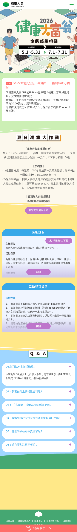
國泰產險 (38, 521)
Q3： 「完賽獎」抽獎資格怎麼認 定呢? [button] (28, 404)
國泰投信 (67, 521)
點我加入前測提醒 (38, 196)
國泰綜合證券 (53, 521)
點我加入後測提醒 (38, 200)
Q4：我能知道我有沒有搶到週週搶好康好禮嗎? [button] (33, 418)
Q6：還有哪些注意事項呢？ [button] (22, 444)
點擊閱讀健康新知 (38, 210)
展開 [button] (38, 271)
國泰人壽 (38, 514)
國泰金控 (10, 521)
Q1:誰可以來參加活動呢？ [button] (21, 366)
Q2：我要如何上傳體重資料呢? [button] (24, 391)
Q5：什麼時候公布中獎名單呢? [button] (24, 431)
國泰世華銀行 (24, 521)
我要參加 (39, 528)
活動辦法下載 (60, 240)
